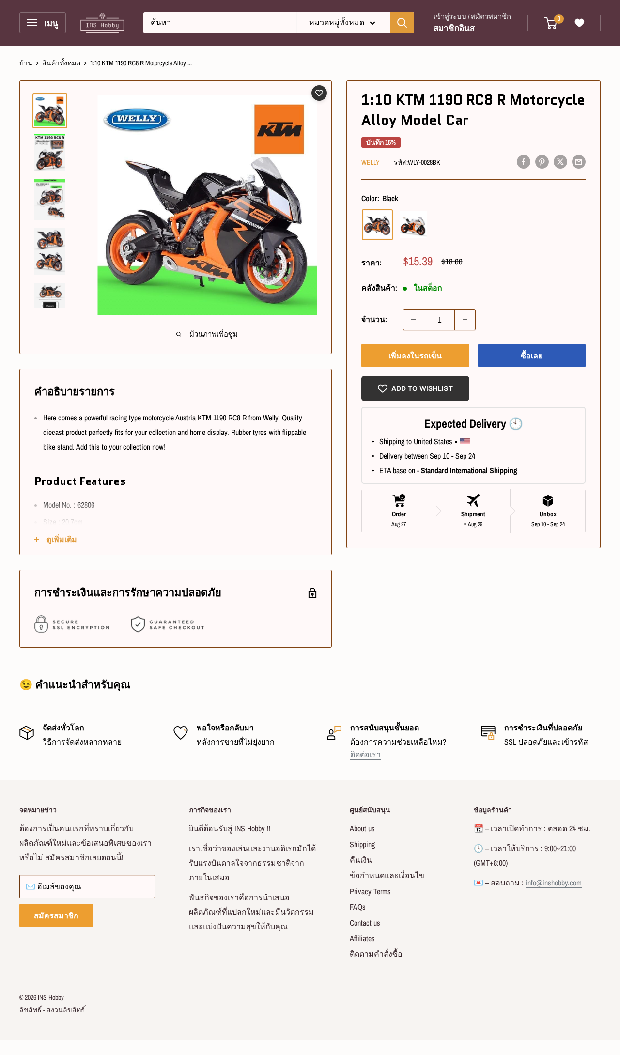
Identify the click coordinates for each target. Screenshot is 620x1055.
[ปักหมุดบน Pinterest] (542, 161)
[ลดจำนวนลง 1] (413, 320)
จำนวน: (374, 319)
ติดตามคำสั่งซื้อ (376, 953)
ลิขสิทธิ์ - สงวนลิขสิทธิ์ (52, 1010)
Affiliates (362, 938)
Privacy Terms (370, 891)
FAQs (358, 906)
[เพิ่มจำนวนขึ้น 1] (465, 320)
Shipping (362, 844)
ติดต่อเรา (365, 754)
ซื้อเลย (531, 355)
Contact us (365, 922)
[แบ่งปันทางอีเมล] (579, 161)
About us (362, 828)
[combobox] (219, 22)
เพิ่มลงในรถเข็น (415, 355)
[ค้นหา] (402, 22)
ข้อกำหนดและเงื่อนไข (387, 875)
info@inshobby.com (554, 882)
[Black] (377, 224)
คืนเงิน (361, 859)
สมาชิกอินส (454, 27)
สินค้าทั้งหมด (61, 63)
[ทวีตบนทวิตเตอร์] (560, 161)
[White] (413, 224)
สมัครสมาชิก (56, 915)
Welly (370, 162)
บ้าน (25, 63)
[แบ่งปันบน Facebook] (523, 161)
